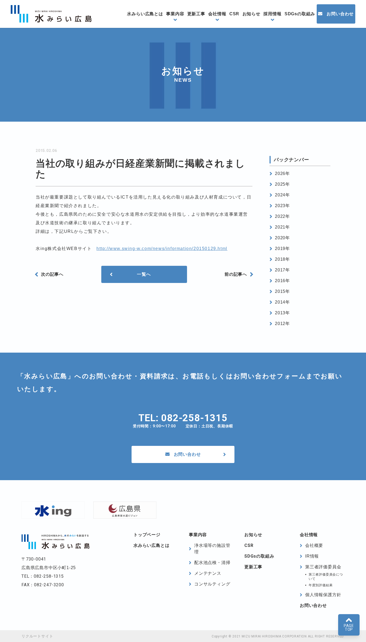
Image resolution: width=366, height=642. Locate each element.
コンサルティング (212, 584)
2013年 (282, 313)
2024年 (282, 195)
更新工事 (196, 14)
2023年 (282, 205)
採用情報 (272, 14)
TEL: (183, 418)
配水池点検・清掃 (212, 562)
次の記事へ (52, 274)
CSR (234, 14)
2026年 (282, 173)
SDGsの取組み (300, 14)
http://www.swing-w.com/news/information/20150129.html (161, 248)
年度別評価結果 (321, 585)
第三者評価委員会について (326, 577)
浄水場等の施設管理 (212, 548)
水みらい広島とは (145, 14)
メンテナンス (207, 573)
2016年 (282, 280)
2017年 (282, 270)
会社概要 (314, 545)
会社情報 (217, 14)
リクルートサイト (37, 636)
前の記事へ (236, 274)
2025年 (282, 184)
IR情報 (312, 556)
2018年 (282, 259)
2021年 (282, 227)
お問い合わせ (340, 14)
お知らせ (251, 14)
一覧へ (144, 274)
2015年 (282, 291)
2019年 (282, 248)
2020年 (282, 238)
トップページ (146, 534)
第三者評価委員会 (323, 567)
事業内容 (175, 14)
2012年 (282, 323)
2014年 (282, 302)
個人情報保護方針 (323, 594)
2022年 (282, 216)
